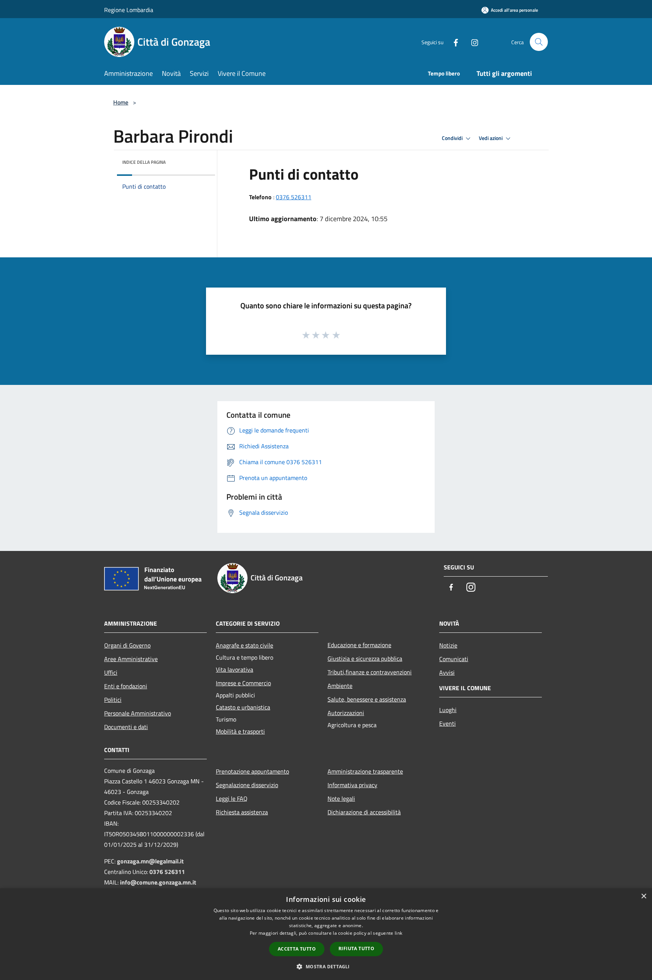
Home (120, 102)
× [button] (643, 896)
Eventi (447, 723)
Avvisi (447, 672)
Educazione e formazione (359, 644)
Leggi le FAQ (232, 798)
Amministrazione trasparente (365, 771)
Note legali (341, 798)
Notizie (448, 645)
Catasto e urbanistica (243, 707)
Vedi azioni (491, 138)
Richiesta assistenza (242, 812)
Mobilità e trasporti (240, 731)
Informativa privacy (352, 784)
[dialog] (326, 934)
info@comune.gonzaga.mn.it (158, 882)
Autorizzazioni (346, 712)
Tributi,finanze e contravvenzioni (370, 672)
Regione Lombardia (128, 9)
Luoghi (448, 709)
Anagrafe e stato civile (244, 645)
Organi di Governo (127, 645)
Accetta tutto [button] (297, 949)
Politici (112, 699)
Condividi (453, 138)
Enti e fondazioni (125, 686)
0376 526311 (293, 197)
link (398, 933)
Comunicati (453, 658)
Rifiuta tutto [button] (356, 948)
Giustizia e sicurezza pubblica (365, 658)
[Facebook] (452, 42)
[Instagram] (471, 42)
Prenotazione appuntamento (252, 771)
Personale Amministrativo (137, 713)
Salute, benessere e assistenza (367, 699)
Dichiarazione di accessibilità (364, 812)
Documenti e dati (126, 726)
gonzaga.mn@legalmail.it (150, 861)
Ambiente (340, 685)
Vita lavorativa (234, 669)
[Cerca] (539, 42)
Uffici (110, 672)
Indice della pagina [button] (144, 162)
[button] (325, 966)
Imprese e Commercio (243, 683)
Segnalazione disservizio (247, 784)
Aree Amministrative (131, 658)
